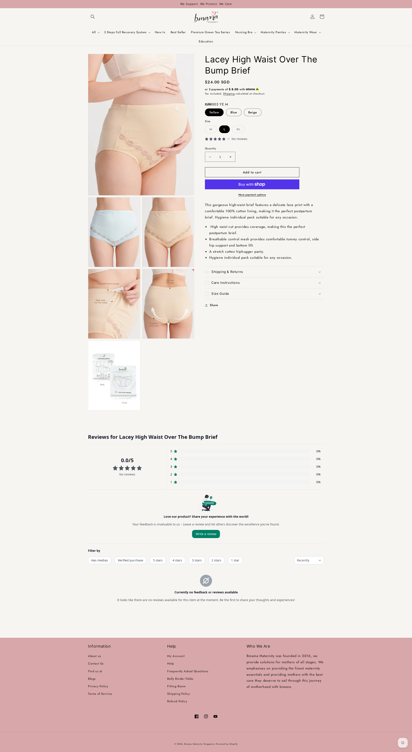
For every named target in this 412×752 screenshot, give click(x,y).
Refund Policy (177, 701)
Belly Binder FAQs (180, 679)
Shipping (229, 94)
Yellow (214, 112)
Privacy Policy (98, 686)
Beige (252, 112)
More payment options (252, 195)
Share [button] (214, 305)
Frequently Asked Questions (187, 671)
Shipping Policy (178, 694)
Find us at (95, 671)
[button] (92, 16)
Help (170, 663)
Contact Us (96, 663)
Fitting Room (176, 686)
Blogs (92, 679)
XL (238, 129)
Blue (233, 112)
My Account (176, 656)
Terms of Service (100, 694)
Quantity (210, 148)
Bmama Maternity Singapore (199, 744)
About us (94, 656)
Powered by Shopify (227, 744)
